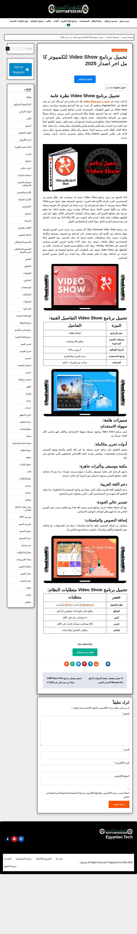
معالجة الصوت (24, 566)
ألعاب (55, 21)
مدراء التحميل (25, 538)
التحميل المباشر (85, 79)
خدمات (28, 408)
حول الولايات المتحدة (19, 21)
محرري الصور (25, 524)
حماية (28, 401)
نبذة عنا (59, 859)
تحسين (28, 358)
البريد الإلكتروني (121, 763)
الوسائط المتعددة (119, 50)
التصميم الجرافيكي (23, 242)
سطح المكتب (25, 429)
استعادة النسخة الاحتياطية (24, 183)
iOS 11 (68, 605)
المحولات (27, 301)
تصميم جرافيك (110, 21)
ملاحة (28, 595)
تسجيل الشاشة (37, 21)
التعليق (125, 714)
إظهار (109, 87)
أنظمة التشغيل (24, 133)
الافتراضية (26, 206)
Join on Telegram (18, 69)
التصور (28, 259)
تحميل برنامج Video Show (97, 101)
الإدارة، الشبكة (24, 199)
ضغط (28, 457)
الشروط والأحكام (43, 859)
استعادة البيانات (24, 175)
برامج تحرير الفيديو (23, 330)
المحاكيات (26, 294)
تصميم (28, 372)
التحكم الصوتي (24, 235)
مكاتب (48, 21)
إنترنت (28, 154)
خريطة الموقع (10, 866)
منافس (28, 602)
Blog (29, 97)
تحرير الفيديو (25, 351)
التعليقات (27, 273)
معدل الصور (25, 574)
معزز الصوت (25, 581)
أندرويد (28, 126)
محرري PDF (25, 517)
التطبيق (27, 266)
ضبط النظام (25, 450)
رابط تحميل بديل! (84, 644)
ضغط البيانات (25, 464)
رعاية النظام (96, 21)
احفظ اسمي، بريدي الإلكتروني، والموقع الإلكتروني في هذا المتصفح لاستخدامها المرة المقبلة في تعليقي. (87, 795)
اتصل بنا (7, 859)
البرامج (28, 213)
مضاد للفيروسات (23, 559)
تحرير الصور (26, 344)
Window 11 (88, 605)
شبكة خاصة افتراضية (21, 443)
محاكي (28, 500)
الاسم (126, 750)
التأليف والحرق (24, 228)
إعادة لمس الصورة (23, 147)
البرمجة (27, 221)
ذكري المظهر (25, 415)
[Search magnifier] (7, 49)
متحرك (28, 486)
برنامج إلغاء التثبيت (68, 21)
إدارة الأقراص (25, 140)
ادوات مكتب (25, 168)
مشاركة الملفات (24, 552)
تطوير (28, 386)
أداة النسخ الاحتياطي (22, 104)
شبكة (28, 436)
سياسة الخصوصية (24, 859)
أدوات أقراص (25, 111)
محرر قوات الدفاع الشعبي (23, 508)
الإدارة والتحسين (24, 192)
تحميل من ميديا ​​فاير (85, 652)
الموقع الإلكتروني (121, 776)
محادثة (28, 493)
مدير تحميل (124, 21)
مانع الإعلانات (25, 478)
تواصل (28, 393)
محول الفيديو (25, 531)
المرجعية (27, 309)
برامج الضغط (25, 323)
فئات (29, 471)
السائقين (27, 280)
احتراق (28, 161)
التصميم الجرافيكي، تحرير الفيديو (22, 250)
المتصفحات (84, 21)
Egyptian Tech (119, 837)
